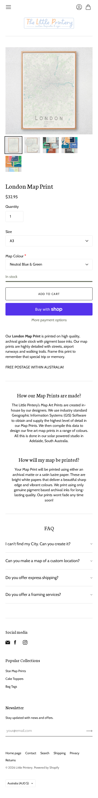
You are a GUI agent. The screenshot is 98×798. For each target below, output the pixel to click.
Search (44, 753)
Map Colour (15, 256)
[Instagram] (25, 643)
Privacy (74, 753)
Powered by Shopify (46, 767)
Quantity (12, 206)
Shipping (60, 753)
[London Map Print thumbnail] (13, 145)
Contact (30, 753)
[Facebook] (15, 643)
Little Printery (24, 767)
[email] (7, 643)
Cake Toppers (14, 679)
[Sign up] (89, 730)
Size (8, 231)
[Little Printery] (49, 23)
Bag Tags (11, 686)
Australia (18, 783)
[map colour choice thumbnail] (51, 145)
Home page (13, 753)
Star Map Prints (15, 671)
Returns (10, 760)
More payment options (49, 320)
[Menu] (8, 7)
